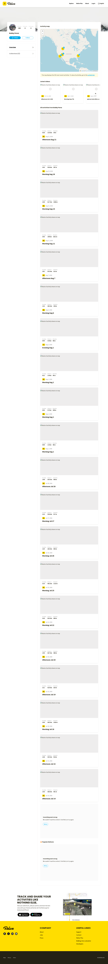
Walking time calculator (83, 941)
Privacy (9, 957)
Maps (4, 957)
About (87, 3)
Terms (14, 957)
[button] (78, 55)
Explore (71, 3)
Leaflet (82, 71)
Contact (78, 935)
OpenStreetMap (89, 71)
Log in (93, 3)
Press (41, 938)
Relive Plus (79, 3)
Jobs (41, 935)
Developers (79, 944)
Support (78, 932)
